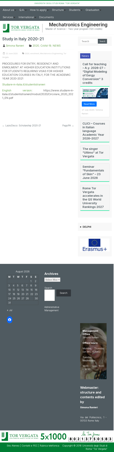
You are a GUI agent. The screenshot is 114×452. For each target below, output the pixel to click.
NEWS (57, 45)
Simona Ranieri (15, 45)
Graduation (92, 9)
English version (17, 90)
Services (8, 17)
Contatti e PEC (30, 445)
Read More (89, 104)
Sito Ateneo (13, 445)
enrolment (34, 53)
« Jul (9, 310)
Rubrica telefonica (49, 445)
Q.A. (22, 9)
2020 (36, 45)
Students (74, 9)
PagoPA (68, 125)
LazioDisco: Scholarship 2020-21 (21, 125)
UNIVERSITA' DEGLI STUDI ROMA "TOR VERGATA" (57, 3)
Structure (58, 9)
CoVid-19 (46, 45)
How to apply (38, 9)
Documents (46, 17)
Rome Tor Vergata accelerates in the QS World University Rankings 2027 (93, 197)
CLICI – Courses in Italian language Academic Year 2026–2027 (94, 131)
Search (48, 287)
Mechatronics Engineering (78, 25)
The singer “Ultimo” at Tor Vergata (93, 152)
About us (8, 9)
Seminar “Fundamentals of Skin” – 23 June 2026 (93, 172)
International (26, 17)
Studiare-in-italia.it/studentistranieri (23, 84)
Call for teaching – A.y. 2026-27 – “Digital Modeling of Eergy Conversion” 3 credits (95, 73)
